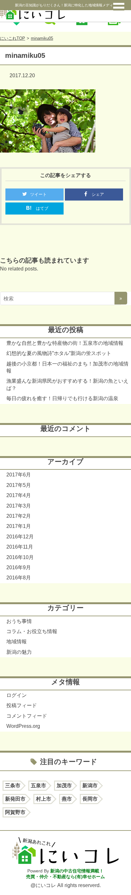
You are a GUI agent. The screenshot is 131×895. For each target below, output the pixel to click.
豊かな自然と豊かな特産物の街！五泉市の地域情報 (64, 343)
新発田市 (15, 799)
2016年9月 (18, 567)
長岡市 (90, 799)
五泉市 (38, 785)
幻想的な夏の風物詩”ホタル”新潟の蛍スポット (58, 353)
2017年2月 (18, 516)
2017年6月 (18, 474)
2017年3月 (18, 506)
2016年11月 (19, 547)
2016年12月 (20, 536)
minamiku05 (42, 38)
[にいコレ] (65, 11)
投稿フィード (21, 705)
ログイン (16, 695)
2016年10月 (20, 557)
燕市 (67, 799)
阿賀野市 (15, 812)
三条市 (12, 785)
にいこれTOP (12, 38)
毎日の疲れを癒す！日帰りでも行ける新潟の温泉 (62, 398)
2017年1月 (18, 526)
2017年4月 (18, 495)
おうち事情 (19, 621)
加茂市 (64, 785)
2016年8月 (18, 577)
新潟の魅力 (19, 652)
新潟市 (90, 785)
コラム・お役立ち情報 (31, 631)
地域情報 (16, 641)
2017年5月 (18, 485)
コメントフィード (26, 716)
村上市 (43, 799)
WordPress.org (23, 726)
